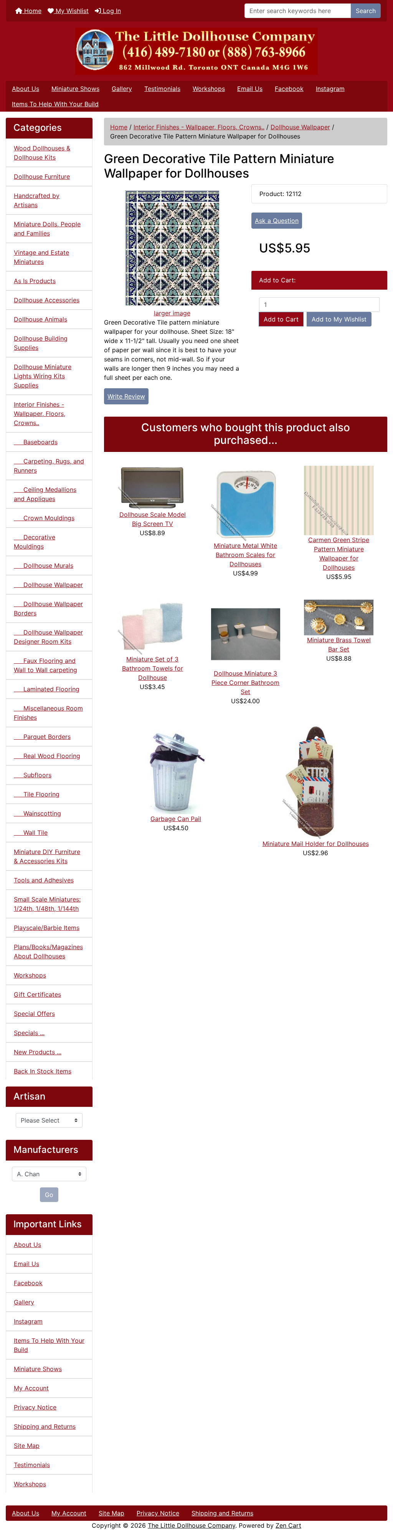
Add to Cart (281, 319)
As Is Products (35, 281)
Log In (111, 11)
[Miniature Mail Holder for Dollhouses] (315, 781)
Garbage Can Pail (175, 819)
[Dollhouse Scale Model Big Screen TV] (152, 487)
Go (49, 1195)
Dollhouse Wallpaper (300, 127)
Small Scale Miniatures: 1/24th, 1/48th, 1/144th (47, 903)
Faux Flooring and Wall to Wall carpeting (45, 665)
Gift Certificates (37, 994)
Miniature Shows (75, 88)
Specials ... (29, 1033)
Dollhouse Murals (43, 565)
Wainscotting (37, 813)
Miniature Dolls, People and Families (47, 228)
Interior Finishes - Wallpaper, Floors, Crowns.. (199, 127)
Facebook (289, 88)
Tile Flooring (36, 794)
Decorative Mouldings (34, 541)
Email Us (250, 88)
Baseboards (36, 442)
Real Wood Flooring (47, 756)
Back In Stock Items (42, 1071)
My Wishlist (71, 11)
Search (366, 11)
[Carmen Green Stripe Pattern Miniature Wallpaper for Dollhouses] (338, 500)
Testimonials (162, 88)
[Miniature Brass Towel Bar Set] (338, 616)
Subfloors (32, 775)
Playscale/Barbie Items (46, 928)
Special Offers (34, 1013)
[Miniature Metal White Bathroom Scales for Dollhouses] (246, 502)
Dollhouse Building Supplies (41, 343)
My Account (31, 1388)
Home (31, 11)
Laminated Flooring (46, 689)
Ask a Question (277, 220)
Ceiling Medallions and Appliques (45, 494)
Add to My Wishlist (339, 319)
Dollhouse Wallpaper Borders (48, 608)
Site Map (27, 1445)
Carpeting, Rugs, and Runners (49, 465)
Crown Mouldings (44, 518)
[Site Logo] (196, 51)
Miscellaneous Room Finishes (48, 712)
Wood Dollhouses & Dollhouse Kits (42, 152)
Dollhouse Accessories (46, 300)
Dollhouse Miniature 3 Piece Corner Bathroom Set (245, 682)
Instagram (330, 88)
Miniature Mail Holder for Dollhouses (316, 843)
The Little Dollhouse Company (191, 1525)
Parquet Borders (42, 736)
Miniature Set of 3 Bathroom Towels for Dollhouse (152, 668)
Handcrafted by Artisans (36, 200)
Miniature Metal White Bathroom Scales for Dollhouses (245, 555)
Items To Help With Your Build (55, 104)
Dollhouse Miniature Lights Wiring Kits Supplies (42, 376)
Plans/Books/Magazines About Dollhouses (48, 951)
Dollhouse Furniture (42, 176)
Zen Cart (288, 1525)
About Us (25, 88)
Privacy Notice (35, 1407)
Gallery (122, 88)
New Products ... (37, 1052)
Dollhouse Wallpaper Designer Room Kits (48, 636)
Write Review (126, 396)
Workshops (209, 88)
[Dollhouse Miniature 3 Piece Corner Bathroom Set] (246, 633)
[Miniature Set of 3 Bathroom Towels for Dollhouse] (152, 626)
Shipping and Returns (45, 1426)
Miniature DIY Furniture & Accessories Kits (47, 856)
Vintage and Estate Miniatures (41, 257)
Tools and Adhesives (44, 880)
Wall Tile (31, 832)
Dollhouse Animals (40, 319)
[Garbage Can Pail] (176, 768)
